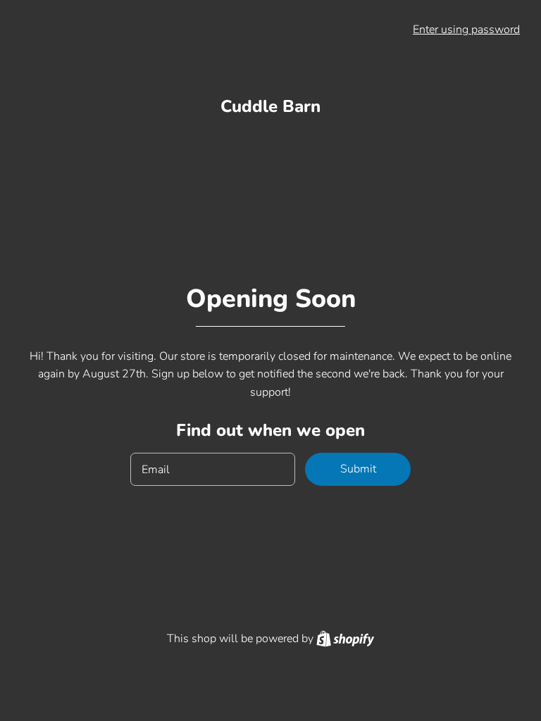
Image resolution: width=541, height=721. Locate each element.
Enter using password (466, 29)
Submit (358, 469)
